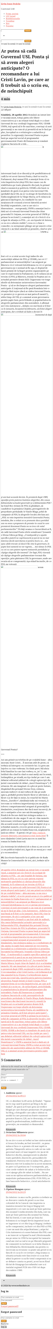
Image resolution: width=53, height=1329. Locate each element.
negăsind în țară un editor (37, 969)
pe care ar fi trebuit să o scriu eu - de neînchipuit (26, 985)
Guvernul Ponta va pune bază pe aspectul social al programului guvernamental (25, 932)
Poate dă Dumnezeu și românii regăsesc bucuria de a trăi (22, 994)
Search (27, 31)
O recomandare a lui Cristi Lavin (17, 971)
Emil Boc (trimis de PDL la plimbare (19, 928)
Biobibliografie (13, 18)
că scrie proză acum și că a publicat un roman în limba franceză (26, 897)
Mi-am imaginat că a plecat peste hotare (30, 966)
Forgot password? (9, 1306)
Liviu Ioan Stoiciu (10, 3)
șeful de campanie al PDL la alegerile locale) (23, 1018)
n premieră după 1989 (12, 969)
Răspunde (11, 1129)
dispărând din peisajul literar (33, 925)
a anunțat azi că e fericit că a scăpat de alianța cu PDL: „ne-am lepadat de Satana (23, 874)
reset (4, 1321)
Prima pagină (12, 13)
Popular (10, 26)
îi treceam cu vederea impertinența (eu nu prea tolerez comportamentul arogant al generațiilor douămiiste (25, 938)
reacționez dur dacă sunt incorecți (18, 1001)
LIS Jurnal (11, 16)
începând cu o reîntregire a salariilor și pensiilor (25, 948)
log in (4, 1303)
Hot (7, 23)
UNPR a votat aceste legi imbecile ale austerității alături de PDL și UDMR (25, 1046)
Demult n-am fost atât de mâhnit (32, 919)
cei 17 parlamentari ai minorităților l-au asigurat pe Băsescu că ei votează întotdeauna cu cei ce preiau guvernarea (26, 901)
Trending (10, 21)
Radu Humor (45, 998)
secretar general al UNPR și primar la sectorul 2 (25, 1015)
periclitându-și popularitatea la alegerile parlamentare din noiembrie (26, 989)
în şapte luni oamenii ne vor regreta (30, 945)
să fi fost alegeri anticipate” (33, 1012)
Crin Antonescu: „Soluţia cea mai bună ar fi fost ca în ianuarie (26, 912)
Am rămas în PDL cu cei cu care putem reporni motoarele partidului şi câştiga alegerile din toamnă (24, 880)
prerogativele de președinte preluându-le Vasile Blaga (22, 997)
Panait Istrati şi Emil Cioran (26, 980)
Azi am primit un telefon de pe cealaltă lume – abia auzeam (26, 892)
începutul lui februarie (12, 951)
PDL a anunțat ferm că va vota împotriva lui (24, 982)
